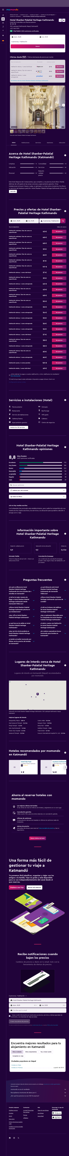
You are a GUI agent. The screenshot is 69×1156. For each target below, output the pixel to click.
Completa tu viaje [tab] (18, 1056)
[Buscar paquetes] (3, 26)
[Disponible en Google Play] (57, 1113)
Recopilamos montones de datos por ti (23, 1092)
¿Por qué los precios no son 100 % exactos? (25, 1096)
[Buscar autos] (3, 23)
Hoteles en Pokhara (17, 1067)
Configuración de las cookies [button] (17, 382)
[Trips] (3, 35)
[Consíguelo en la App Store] (57, 1117)
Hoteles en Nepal (34, 14)
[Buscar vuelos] (3, 15)
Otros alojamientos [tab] (31, 1052)
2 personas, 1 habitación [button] (19, 41)
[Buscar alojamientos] (3, 19)
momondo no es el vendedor (20, 1089)
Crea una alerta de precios (46, 828)
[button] (3, 10)
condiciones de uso (37, 1025)
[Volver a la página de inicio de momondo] (12, 9)
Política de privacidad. (52, 1025)
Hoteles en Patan (16, 1065)
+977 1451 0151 (14, 28)
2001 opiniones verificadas (30, 31)
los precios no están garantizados (52, 1084)
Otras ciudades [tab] (17, 1052)
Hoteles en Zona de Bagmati (48, 14)
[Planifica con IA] (3, 30)
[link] (37, 838)
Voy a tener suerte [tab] (46, 1052)
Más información (15, 376)
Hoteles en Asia (24, 14)
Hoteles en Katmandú (15, 16)
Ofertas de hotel (14, 14)
